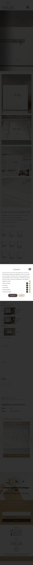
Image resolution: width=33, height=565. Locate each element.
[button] (16, 281)
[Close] (29, 269)
